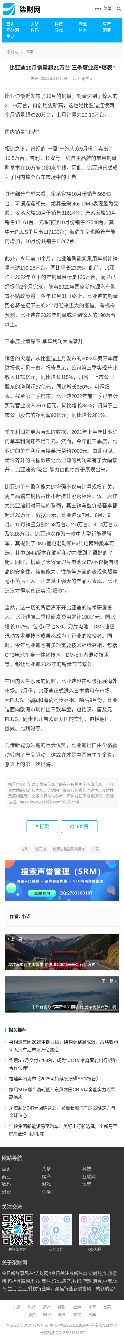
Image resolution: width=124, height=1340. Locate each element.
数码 (34, 30)
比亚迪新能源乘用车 (69, 849)
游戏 (58, 30)
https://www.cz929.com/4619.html (49, 802)
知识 (47, 1314)
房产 (107, 23)
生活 (10, 36)
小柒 (25, 916)
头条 (34, 23)
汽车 (29, 51)
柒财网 (12, 51)
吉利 (25, 849)
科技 (58, 23)
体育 (83, 30)
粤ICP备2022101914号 (69, 1325)
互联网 (12, 30)
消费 (107, 30)
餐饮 (77, 1314)
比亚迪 (40, 849)
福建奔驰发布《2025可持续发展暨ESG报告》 (55, 1078)
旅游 (77, 1307)
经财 (62, 1307)
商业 (83, 23)
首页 (10, 23)
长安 (95, 849)
